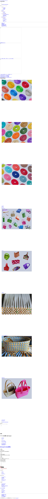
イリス (2, 206)
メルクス (3, 437)
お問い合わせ (3, 486)
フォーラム (3, 16)
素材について (3, 492)
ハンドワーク (3, 490)
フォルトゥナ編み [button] (4, 293)
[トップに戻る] (2, 1)
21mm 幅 (4, 7)
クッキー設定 (3, 496)
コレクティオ (3, 11)
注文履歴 (3, 477)
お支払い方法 (3, 484)
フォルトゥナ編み (4, 13)
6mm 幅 (4, 9)
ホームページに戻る (5, 446)
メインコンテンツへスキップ (4, 0)
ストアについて (4, 443)
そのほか (4, 20)
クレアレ (3, 10)
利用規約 (3, 495)
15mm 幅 (4, 8)
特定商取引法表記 (4, 24)
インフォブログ (4, 17)
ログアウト (3, 478)
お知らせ (3, 489)
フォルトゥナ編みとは (6, 14)
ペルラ (2, 79)
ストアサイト (4, 19)
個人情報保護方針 (4, 25)
